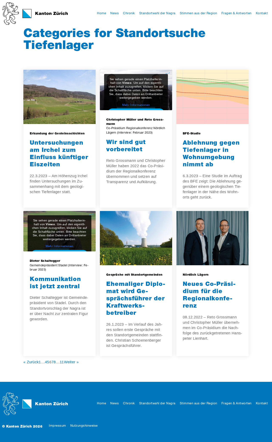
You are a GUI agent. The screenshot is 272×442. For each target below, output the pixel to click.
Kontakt (262, 403)
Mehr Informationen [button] (136, 105)
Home (101, 403)
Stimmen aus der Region (198, 403)
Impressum (57, 425)
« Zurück (31, 362)
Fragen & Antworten (236, 403)
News (114, 403)
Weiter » (71, 362)
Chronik (129, 403)
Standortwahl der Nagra (157, 403)
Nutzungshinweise (84, 425)
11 (62, 362)
